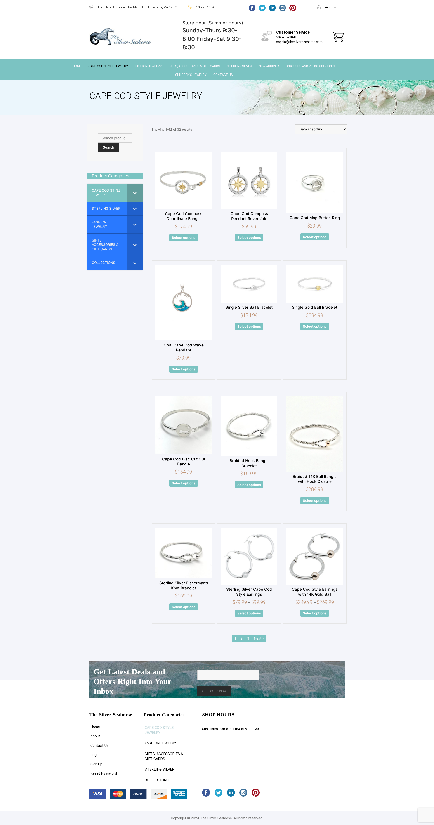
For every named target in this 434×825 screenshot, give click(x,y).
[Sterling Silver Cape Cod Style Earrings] (249, 556)
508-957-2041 (286, 37)
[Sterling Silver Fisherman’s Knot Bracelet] (183, 553)
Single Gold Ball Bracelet (314, 307)
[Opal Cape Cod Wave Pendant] (183, 302)
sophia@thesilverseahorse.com (299, 42)
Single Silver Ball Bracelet (249, 307)
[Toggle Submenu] (135, 193)
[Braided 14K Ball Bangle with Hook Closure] (314, 434)
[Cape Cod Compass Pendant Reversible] (249, 180)
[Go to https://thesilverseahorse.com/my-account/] (331, 7)
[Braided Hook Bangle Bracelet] (249, 426)
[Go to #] (262, 8)
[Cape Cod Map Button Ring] (314, 182)
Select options (183, 237)
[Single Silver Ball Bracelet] (249, 284)
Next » (259, 638)
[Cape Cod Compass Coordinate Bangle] (183, 180)
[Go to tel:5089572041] (214, 7)
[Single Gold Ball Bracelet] (314, 284)
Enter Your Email (211, 667)
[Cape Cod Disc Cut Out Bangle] (183, 425)
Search (108, 147)
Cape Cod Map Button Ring (315, 218)
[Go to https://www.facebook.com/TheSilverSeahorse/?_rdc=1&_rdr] (252, 8)
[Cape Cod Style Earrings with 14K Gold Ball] (314, 556)
